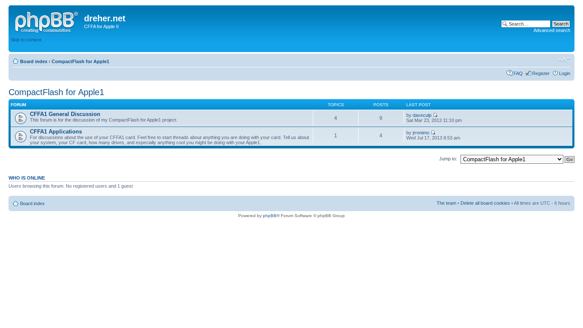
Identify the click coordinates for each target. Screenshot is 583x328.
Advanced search (551, 30)
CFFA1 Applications (56, 131)
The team (446, 203)
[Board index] (47, 21)
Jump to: (448, 158)
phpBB (270, 215)
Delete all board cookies (485, 203)
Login (564, 73)
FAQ (518, 73)
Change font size (564, 60)
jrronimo (421, 132)
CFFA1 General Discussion (65, 114)
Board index (33, 61)
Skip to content (26, 39)
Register (541, 73)
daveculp (422, 115)
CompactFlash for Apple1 (80, 61)
